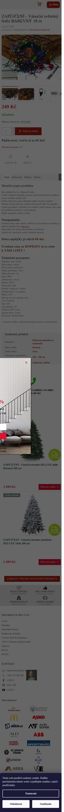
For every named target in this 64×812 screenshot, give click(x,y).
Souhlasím (45, 804)
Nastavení (30, 793)
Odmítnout (16, 804)
